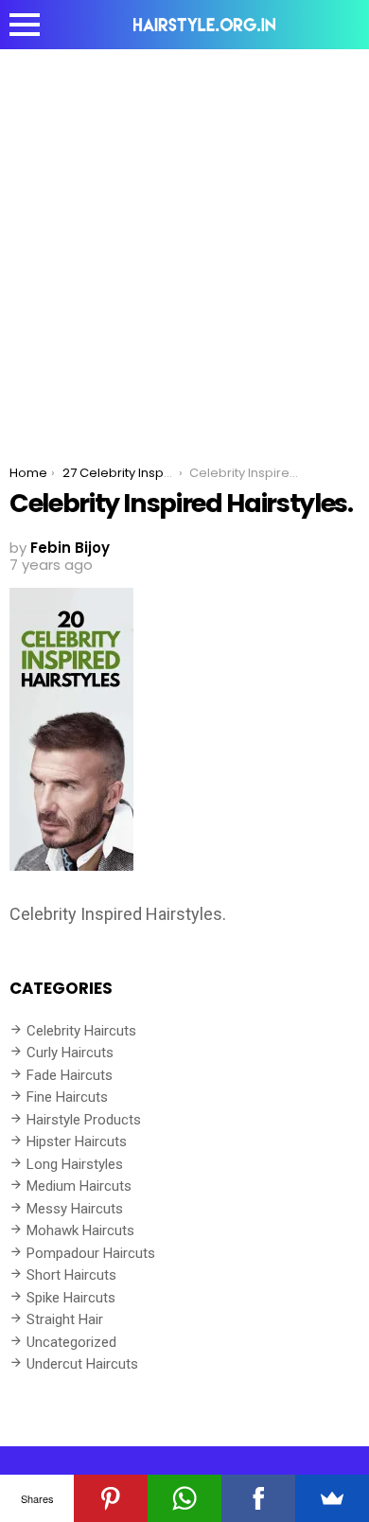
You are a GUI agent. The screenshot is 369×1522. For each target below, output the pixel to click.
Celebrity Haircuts (81, 1030)
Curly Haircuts (70, 1052)
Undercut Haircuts (82, 1363)
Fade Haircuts (69, 1075)
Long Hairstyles (74, 1164)
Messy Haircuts (74, 1208)
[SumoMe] (332, 1498)
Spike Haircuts (70, 1297)
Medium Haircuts (79, 1186)
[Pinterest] (111, 1498)
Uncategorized (71, 1342)
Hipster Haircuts (76, 1141)
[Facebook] (258, 1498)
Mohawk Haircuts (80, 1230)
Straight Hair (64, 1319)
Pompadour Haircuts (90, 1253)
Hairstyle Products (83, 1119)
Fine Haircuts (67, 1097)
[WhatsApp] (184, 1498)
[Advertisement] (184, 243)
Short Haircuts (71, 1274)
